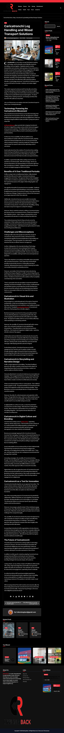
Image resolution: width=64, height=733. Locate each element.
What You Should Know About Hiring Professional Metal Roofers (52, 120)
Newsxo (40, 730)
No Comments (29, 38)
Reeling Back (6, 673)
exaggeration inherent (23, 307)
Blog (14, 17)
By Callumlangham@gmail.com (13, 38)
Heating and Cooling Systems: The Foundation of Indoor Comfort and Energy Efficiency (53, 107)
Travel (32, 9)
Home (11, 17)
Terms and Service (27, 679)
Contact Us (37, 9)
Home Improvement (58, 46)
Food (28, 9)
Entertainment (40, 6)
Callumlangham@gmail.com (26, 612)
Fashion (20, 9)
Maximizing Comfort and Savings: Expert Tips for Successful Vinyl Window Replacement (53, 113)
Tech (29, 6)
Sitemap (25, 681)
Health (24, 9)
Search (47, 21)
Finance (25, 6)
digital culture (24, 421)
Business (20, 6)
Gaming (33, 6)
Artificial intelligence (9, 125)
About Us (25, 673)
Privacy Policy (26, 677)
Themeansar (46, 730)
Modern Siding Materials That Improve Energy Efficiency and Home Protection (53, 91)
